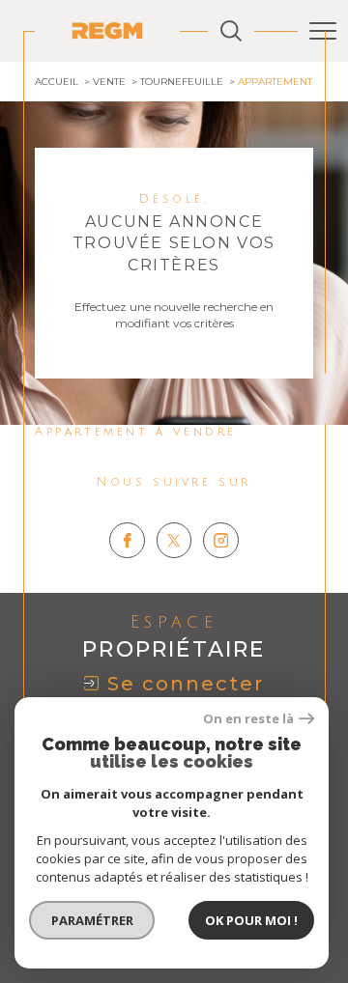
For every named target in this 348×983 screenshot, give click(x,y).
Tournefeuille (181, 81)
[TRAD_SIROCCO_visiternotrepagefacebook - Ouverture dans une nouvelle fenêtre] (127, 540)
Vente (109, 81)
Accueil (56, 81)
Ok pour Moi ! (251, 920)
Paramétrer (92, 920)
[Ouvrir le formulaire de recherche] (231, 30)
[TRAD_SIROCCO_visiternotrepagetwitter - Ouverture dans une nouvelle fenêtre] (174, 540)
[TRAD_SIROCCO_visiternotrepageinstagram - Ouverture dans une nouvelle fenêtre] (221, 540)
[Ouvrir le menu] (323, 31)
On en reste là (248, 719)
